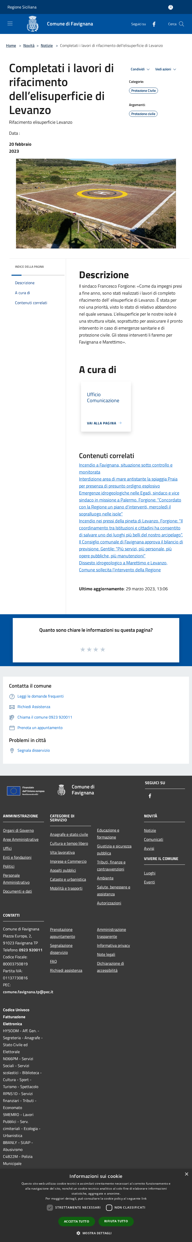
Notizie (47, 45)
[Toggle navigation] (10, 23)
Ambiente (105, 878)
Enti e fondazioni (17, 857)
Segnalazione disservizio (61, 948)
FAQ (53, 961)
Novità (28, 45)
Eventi (149, 882)
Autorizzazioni (109, 903)
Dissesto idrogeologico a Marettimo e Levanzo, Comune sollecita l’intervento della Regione (123, 566)
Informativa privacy (113, 945)
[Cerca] (181, 24)
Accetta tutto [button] (76, 1221)
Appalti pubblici (63, 870)
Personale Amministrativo (16, 878)
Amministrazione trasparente (111, 932)
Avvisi (149, 848)
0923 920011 (30, 950)
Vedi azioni (163, 69)
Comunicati (153, 839)
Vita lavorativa (62, 852)
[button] (96, 1233)
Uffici (7, 848)
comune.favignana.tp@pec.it (28, 992)
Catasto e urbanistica (68, 879)
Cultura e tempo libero (69, 843)
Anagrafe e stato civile (69, 834)
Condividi (138, 69)
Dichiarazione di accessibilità (110, 966)
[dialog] (96, 1205)
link (144, 1198)
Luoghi (150, 873)
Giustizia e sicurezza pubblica (114, 849)
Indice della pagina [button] (29, 266)
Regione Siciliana (22, 7)
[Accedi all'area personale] (171, 7)
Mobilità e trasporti (66, 888)
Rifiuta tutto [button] (116, 1221)
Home (11, 45)
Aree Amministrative (20, 839)
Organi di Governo (18, 830)
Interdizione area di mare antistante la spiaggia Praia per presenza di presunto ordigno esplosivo (128, 482)
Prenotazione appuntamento (62, 932)
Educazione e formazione (108, 833)
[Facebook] (152, 23)
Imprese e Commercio (68, 861)
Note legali (106, 954)
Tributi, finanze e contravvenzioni (111, 865)
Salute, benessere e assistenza (113, 890)
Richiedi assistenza (66, 970)
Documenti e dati (17, 891)
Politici (8, 866)
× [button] (186, 1174)
